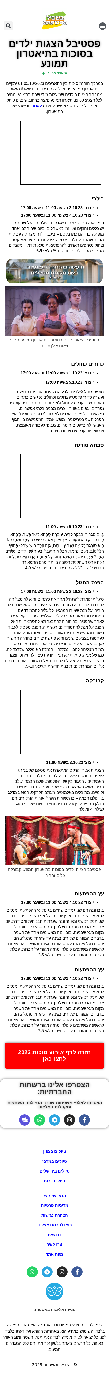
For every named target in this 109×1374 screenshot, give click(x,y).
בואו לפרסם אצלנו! (54, 1225)
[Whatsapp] (39, 1120)
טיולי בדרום (54, 1181)
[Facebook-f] (84, 1120)
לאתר (37, 106)
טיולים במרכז (54, 1161)
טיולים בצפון (54, 1151)
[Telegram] (54, 1120)
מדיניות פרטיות (54, 1205)
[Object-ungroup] (24, 1120)
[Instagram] (69, 1120)
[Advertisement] (61, 152)
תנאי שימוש (54, 1196)
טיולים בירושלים (55, 1171)
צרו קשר (54, 1244)
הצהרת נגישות (54, 1215)
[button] (102, 26)
